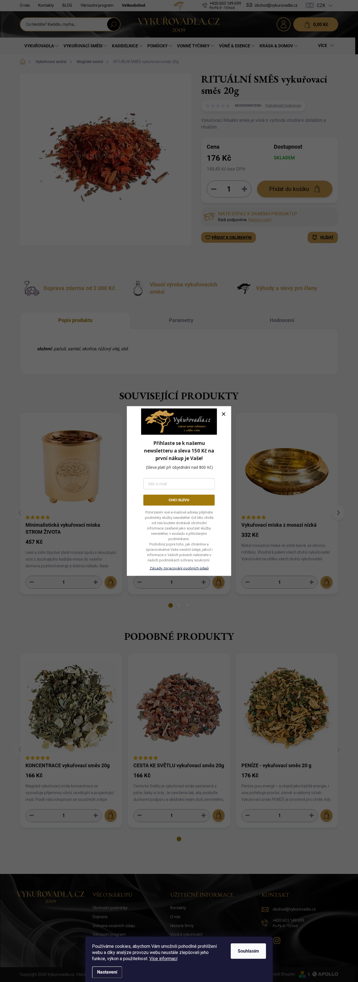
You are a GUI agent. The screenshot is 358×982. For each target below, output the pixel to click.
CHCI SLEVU (179, 500)
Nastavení (107, 972)
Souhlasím (248, 951)
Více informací (163, 958)
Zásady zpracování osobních (179, 567)
